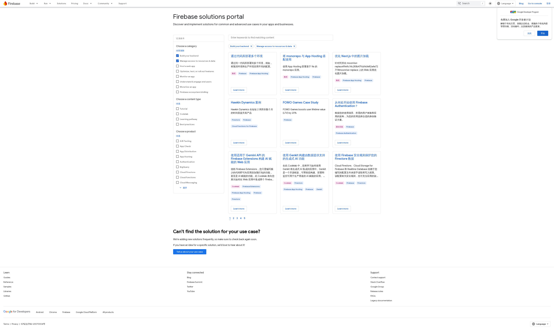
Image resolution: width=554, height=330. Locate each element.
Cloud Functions (188, 177)
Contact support (377, 277)
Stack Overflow (377, 282)
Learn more (238, 90)
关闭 (529, 33)
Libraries (7, 291)
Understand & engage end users (196, 81)
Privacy (15, 324)
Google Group (377, 286)
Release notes (376, 291)
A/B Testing (185, 141)
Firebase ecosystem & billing (194, 92)
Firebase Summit (194, 282)
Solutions (61, 3)
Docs (85, 3)
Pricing (74, 3)
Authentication (187, 162)
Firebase (66, 312)
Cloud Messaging (188, 182)
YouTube (191, 291)
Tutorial (183, 109)
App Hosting (186, 156)
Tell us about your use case (190, 251)
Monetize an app (188, 87)
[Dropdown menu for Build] (37, 3)
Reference (8, 282)
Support (123, 3)
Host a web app (187, 66)
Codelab (184, 114)
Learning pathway (188, 119)
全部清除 (180, 50)
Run (45, 3)
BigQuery (184, 167)
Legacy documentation (381, 300)
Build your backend (189, 55)
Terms (6, 324)
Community (103, 3)
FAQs (372, 296)
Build (32, 3)
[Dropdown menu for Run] (50, 3)
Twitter (190, 286)
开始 (543, 33)
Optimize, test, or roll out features (197, 71)
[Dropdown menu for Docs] (91, 3)
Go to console (535, 3)
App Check (185, 146)
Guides (6, 277)
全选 (178, 103)
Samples (7, 286)
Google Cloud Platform (86, 312)
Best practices (187, 124)
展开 (183, 187)
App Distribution (188, 151)
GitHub (6, 296)
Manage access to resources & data (197, 61)
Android (39, 312)
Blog (521, 3)
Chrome (53, 312)
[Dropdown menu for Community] (112, 3)
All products (108, 312)
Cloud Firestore (187, 172)
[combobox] (470, 3)
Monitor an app (187, 76)
